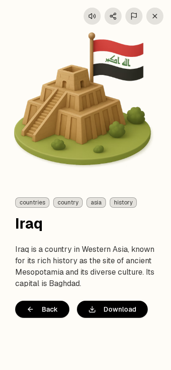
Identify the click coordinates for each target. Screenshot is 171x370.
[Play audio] (92, 16)
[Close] (154, 16)
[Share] (113, 16)
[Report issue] (133, 16)
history (123, 202)
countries (32, 202)
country (67, 202)
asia (96, 202)
